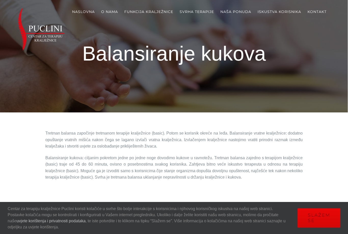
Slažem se (319, 217)
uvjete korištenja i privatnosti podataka (51, 221)
